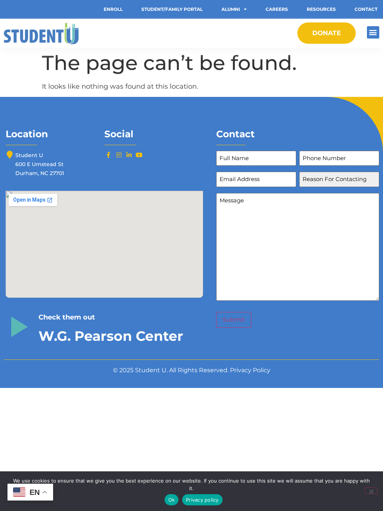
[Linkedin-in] (129, 155)
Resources (321, 9)
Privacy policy (202, 500)
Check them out (67, 317)
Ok (171, 500)
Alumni (230, 9)
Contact (366, 9)
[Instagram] (118, 155)
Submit (234, 319)
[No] (371, 490)
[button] (373, 32)
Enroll (113, 9)
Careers (277, 9)
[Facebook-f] (108, 155)
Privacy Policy (250, 370)
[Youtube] (139, 155)
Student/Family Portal (172, 9)
